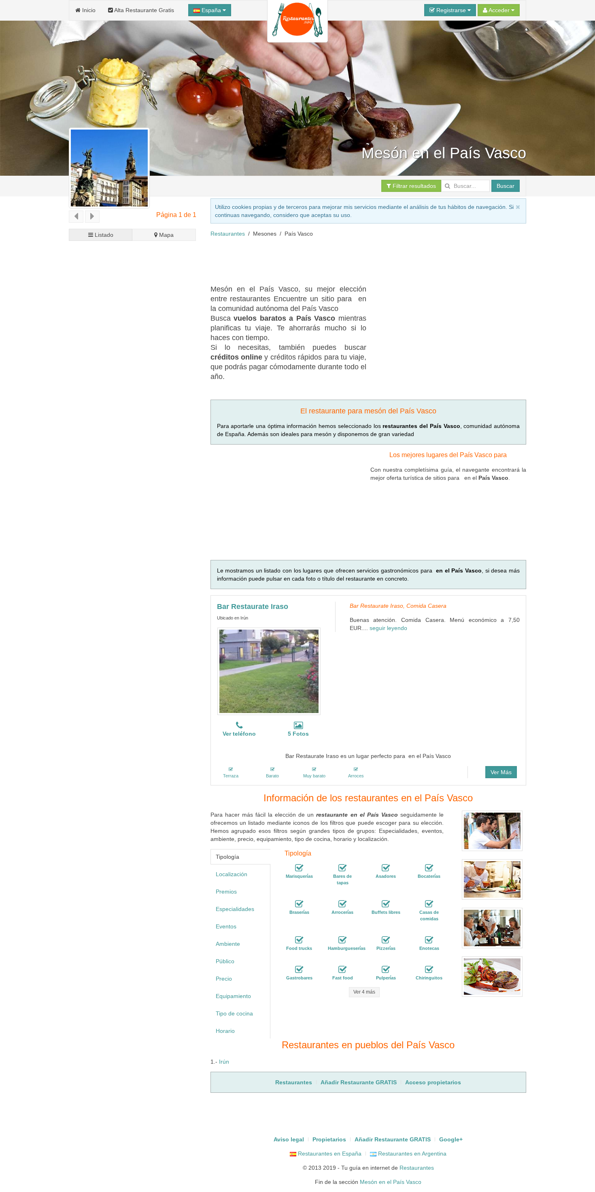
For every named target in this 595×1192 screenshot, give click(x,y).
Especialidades (235, 909)
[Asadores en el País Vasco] (386, 868)
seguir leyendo (388, 628)
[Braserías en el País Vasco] (299, 904)
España (211, 10)
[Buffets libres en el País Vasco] (386, 904)
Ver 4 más (364, 992)
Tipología (227, 857)
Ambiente (228, 944)
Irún (224, 1061)
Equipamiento (233, 996)
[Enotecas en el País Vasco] (429, 940)
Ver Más (501, 772)
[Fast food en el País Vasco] (342, 969)
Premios (226, 891)
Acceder (499, 10)
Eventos (226, 926)
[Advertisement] (132, 549)
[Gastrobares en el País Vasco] (299, 969)
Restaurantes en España (328, 1153)
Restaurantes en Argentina (411, 1153)
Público (225, 961)
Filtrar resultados (413, 186)
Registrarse (451, 10)
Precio (224, 978)
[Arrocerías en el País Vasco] (342, 904)
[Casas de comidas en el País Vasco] (429, 904)
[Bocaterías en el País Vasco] (429, 868)
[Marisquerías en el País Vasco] (299, 868)
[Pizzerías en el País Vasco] (386, 940)
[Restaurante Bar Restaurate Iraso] (269, 671)
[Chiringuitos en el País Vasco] (429, 969)
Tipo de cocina (234, 1013)
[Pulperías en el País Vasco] (386, 969)
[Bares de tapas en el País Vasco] (342, 868)
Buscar (505, 186)
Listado (103, 235)
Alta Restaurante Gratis (143, 10)
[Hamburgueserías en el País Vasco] (342, 940)
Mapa (165, 235)
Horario (225, 1031)
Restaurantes (227, 233)
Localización (231, 874)
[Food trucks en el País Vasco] (299, 940)
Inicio (88, 10)
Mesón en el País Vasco (390, 1182)
